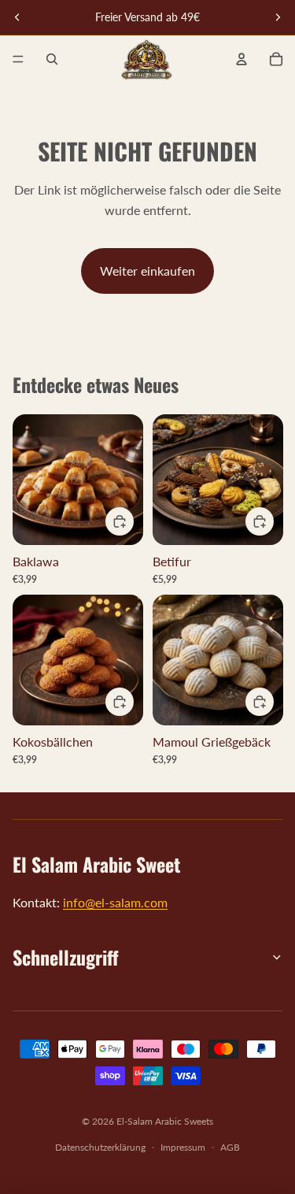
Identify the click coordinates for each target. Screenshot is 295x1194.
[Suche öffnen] (52, 59)
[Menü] (18, 59)
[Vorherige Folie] (17, 17)
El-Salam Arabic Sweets (164, 1121)
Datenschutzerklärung (100, 1147)
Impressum (182, 1147)
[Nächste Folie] (277, 17)
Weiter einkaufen (147, 270)
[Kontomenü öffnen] (241, 59)
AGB (230, 1147)
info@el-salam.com (115, 902)
